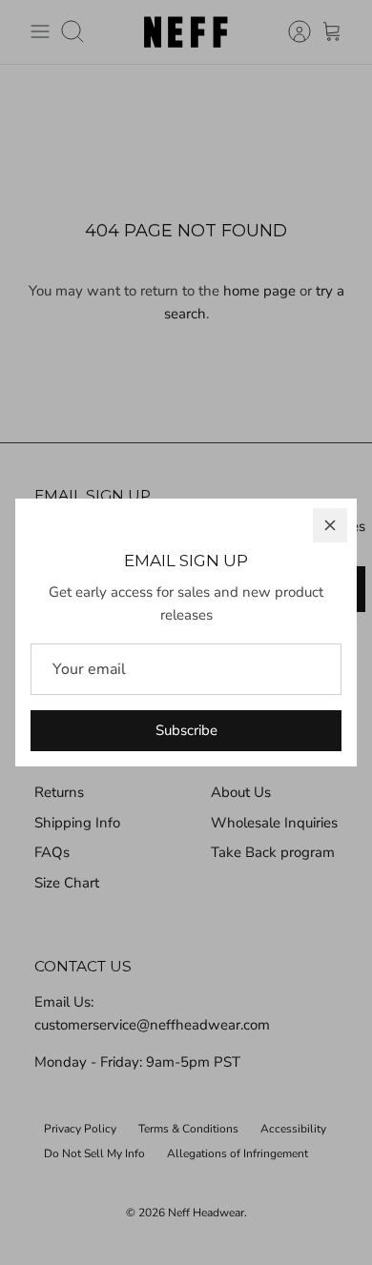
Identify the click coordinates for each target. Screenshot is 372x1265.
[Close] (330, 525)
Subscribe (186, 730)
